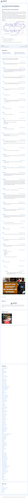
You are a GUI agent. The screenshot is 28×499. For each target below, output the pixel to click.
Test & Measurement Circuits (5, 466)
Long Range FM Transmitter (6, 52)
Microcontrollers (3, 427)
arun (3, 93)
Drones (2, 393)
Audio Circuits (3, 375)
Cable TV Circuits (4, 384)
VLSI (2, 478)
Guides (2, 409)
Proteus (2, 441)
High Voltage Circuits (4, 411)
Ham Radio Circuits (4, 410)
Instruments (3, 418)
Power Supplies (3, 437)
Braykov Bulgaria (5, 127)
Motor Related (3, 429)
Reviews (3, 449)
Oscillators (3, 431)
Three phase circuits (4, 468)
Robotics (3, 450)
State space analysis (4, 459)
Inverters (3, 420)
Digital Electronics (4, 392)
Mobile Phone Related (4, 428)
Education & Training (4, 394)
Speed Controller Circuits (4, 458)
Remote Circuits (3, 448)
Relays (2, 447)
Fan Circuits (3, 403)
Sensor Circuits (3, 455)
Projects (3, 440)
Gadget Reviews (3, 408)
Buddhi (3, 260)
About (2, 485)
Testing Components (4, 467)
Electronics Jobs (4, 399)
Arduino (2, 373)
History (2, 412)
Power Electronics (4, 436)
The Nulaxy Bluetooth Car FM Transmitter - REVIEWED (12, 282)
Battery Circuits (3, 381)
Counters (3, 391)
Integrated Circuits (4, 419)
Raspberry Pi (3, 446)
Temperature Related (4, 465)
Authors (3, 486)
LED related (3, 422)
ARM (2, 374)
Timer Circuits (3, 469)
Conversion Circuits (4, 389)
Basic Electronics (4, 380)
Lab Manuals (3, 421)
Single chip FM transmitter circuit (19, 52)
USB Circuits (3, 476)
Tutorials (3, 474)
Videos (2, 477)
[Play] (20, 279)
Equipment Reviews (4, 401)
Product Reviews (4, 438)
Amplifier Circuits (4, 372)
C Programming (3, 383)
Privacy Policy (3, 492)
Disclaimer (3, 491)
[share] (23, 282)
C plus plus (3, 382)
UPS (2, 475)
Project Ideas (3, 439)
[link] (4, 282)
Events (2, 402)
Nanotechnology (4, 430)
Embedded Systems (4, 400)
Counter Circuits (3, 390)
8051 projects (3, 371)
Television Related (4, 464)
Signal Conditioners (4, 456)
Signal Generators (4, 457)
